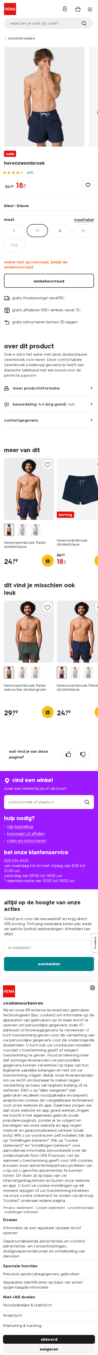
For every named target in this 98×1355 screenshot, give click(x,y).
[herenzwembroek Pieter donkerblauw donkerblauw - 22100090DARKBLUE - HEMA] (9, 530)
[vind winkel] (87, 802)
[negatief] (83, 754)
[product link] (29, 489)
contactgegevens (21, 420)
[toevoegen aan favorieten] (88, 185)
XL (83, 230)
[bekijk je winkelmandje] (78, 9)
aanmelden (49, 963)
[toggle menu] (90, 10)
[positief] (68, 754)
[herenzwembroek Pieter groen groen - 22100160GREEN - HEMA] (22, 530)
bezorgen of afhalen (26, 833)
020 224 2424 (16, 860)
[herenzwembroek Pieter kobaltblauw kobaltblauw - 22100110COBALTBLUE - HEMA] (35, 530)
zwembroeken (21, 38)
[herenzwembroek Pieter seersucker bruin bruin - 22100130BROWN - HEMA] (22, 673)
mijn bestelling (20, 826)
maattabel (84, 219)
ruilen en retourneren (26, 840)
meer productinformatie (36, 388)
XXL (14, 245)
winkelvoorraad (49, 281)
